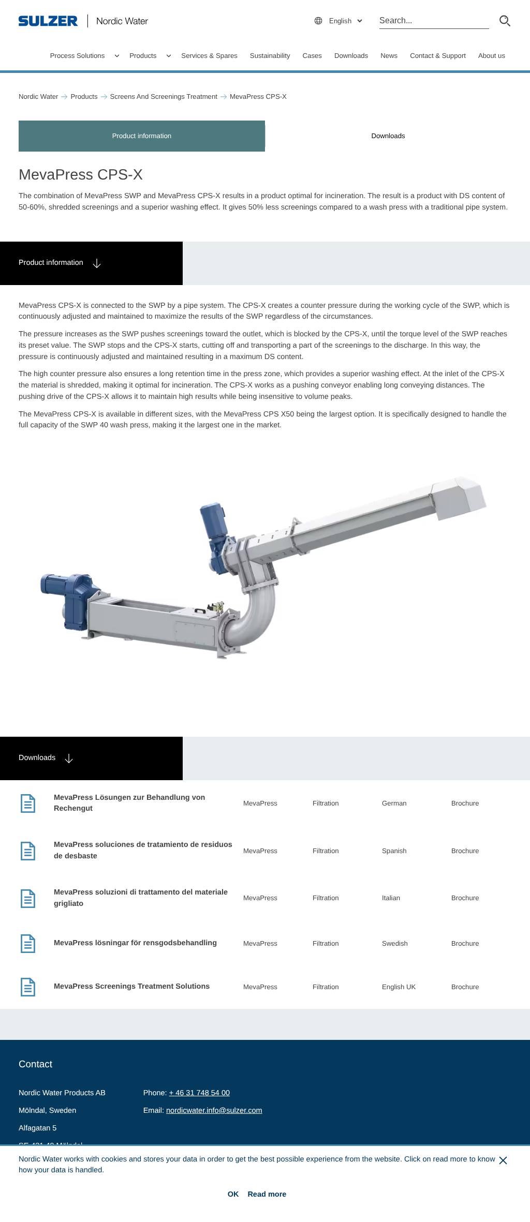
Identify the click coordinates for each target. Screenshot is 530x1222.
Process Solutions (77, 55)
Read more (266, 1194)
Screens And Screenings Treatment (163, 96)
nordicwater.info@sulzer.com (214, 1111)
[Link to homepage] (83, 20)
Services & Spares (209, 55)
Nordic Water (38, 96)
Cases (312, 55)
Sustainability (270, 55)
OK (233, 1194)
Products (142, 55)
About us (491, 55)
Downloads (351, 55)
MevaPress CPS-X (258, 96)
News (389, 55)
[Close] (503, 1160)
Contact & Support (438, 55)
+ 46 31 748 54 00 (199, 1093)
